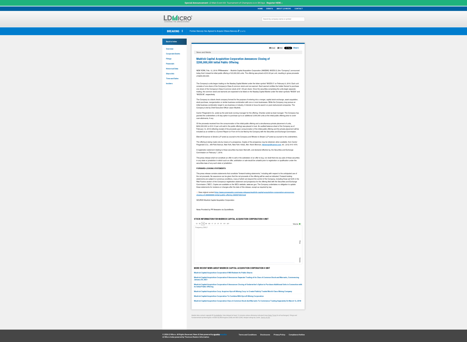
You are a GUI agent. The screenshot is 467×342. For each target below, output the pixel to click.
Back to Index (171, 42)
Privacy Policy (279, 335)
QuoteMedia (218, 315)
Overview (169, 49)
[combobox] (283, 19)
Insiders (169, 83)
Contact (299, 9)
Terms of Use (265, 317)
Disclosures (265, 335)
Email (273, 48)
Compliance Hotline (297, 335)
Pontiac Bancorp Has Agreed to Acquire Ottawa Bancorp (214, 31)
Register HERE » (275, 3)
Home (260, 9)
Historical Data (172, 69)
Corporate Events (173, 54)
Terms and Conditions (248, 335)
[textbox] (284, 19)
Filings (168, 59)
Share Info (170, 74)
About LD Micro (284, 9)
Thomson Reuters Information (196, 337)
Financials (170, 64)
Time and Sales (172, 79)
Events (269, 9)
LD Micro (172, 334)
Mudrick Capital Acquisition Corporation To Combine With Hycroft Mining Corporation (229, 296)
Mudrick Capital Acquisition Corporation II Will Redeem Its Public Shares (223, 273)
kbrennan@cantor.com (271, 144)
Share (296, 48)
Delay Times (272, 315)
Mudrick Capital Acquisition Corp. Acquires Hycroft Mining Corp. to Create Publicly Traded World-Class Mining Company (243, 291)
